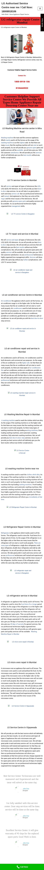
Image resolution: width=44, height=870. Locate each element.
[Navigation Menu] (40, 8)
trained (6, 196)
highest (22, 143)
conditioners (17, 308)
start (35, 145)
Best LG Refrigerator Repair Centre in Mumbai (16, 57)
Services (33, 257)
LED (39, 186)
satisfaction (15, 153)
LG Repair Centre (6, 62)
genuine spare (31, 148)
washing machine (7, 143)
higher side (26, 363)
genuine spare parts (19, 201)
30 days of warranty (17, 624)
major (3, 199)
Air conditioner (6, 301)
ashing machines (32, 430)
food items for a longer (29, 604)
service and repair (12, 240)
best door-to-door (37, 318)
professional (28, 255)
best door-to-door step (17, 438)
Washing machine (7, 138)
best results (27, 155)
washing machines (25, 485)
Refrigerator (5, 533)
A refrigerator (5, 602)
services (38, 153)
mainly (8, 140)
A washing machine (8, 420)
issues (7, 145)
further (25, 260)
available (20, 150)
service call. (16, 194)
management (16, 206)
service (8, 186)
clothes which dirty (33, 475)
